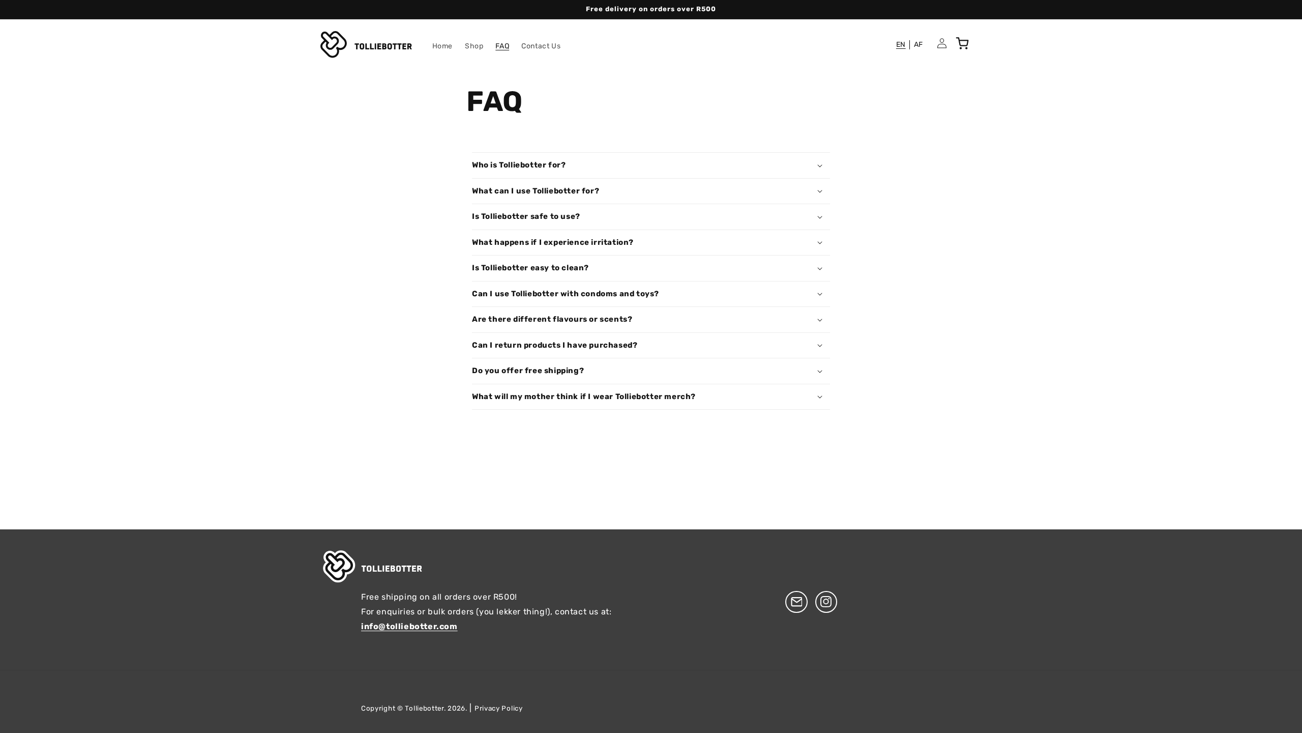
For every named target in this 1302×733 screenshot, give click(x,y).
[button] (651, 165)
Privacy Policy (499, 708)
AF (918, 44)
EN (901, 44)
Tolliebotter (424, 708)
